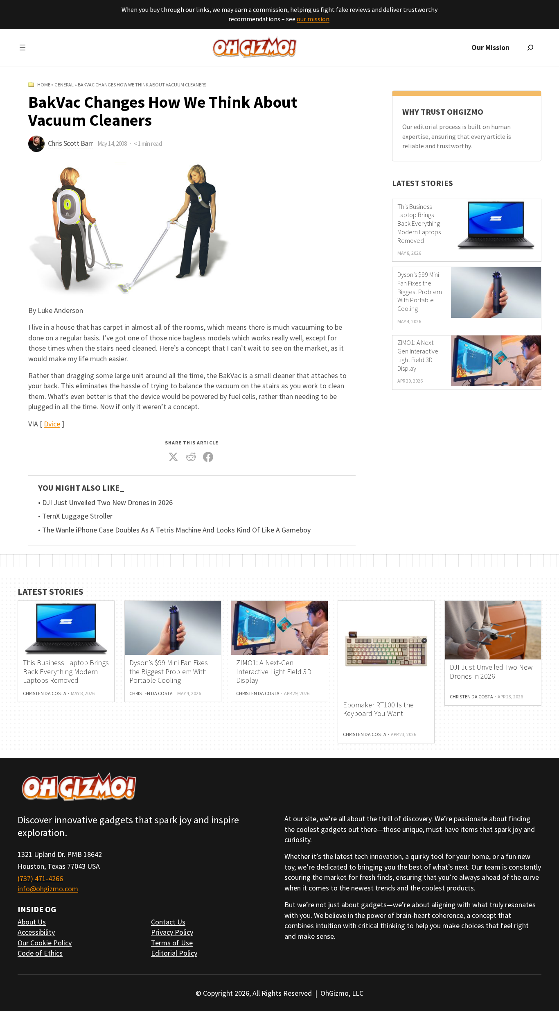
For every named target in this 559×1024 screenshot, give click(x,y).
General (64, 85)
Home (43, 85)
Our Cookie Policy (45, 942)
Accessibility (36, 932)
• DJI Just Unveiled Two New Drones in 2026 (105, 502)
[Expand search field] (530, 47)
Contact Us (168, 922)
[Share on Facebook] (208, 457)
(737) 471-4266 (40, 878)
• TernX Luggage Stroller (75, 516)
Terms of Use (172, 942)
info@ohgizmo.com (48, 888)
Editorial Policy (174, 953)
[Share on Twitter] (173, 457)
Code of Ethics (40, 953)
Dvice (52, 423)
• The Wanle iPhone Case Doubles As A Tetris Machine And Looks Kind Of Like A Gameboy (174, 530)
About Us (32, 922)
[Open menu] (22, 47)
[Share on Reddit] (191, 457)
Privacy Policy (172, 932)
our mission (313, 19)
